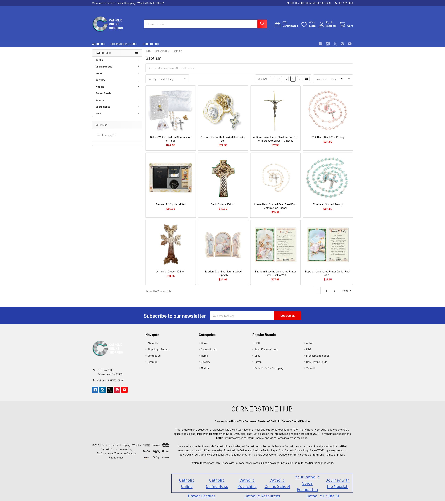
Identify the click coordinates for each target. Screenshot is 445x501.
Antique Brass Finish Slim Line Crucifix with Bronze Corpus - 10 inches (275, 138)
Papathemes (116, 457)
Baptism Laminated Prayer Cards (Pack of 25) (327, 273)
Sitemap (152, 361)
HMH (257, 343)
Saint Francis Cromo (266, 349)
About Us (98, 43)
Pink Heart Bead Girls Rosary (327, 137)
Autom (310, 343)
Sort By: (152, 79)
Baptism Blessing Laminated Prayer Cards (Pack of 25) (275, 273)
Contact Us (151, 43)
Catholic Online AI (322, 495)
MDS (308, 349)
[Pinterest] (342, 44)
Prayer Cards (103, 93)
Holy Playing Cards (316, 361)
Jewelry (100, 79)
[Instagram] (328, 44)
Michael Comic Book (318, 355)
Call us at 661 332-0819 (110, 380)
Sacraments (102, 106)
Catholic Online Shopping (268, 368)
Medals (99, 86)
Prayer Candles (201, 495)
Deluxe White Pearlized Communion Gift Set (170, 138)
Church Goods (103, 66)
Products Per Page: (326, 79)
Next (345, 290)
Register (330, 25)
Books (99, 59)
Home (98, 73)
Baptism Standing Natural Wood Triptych (223, 273)
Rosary (99, 100)
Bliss (257, 355)
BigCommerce (105, 453)
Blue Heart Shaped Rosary (328, 204)
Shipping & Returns (123, 43)
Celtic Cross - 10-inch (223, 204)
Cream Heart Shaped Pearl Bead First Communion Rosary (275, 206)
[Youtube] (350, 44)
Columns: (263, 78)
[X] (335, 44)
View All (310, 368)
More (98, 113)
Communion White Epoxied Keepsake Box (223, 138)
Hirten (258, 361)
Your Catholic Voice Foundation (307, 483)
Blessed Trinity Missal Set (170, 204)
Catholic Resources (262, 495)
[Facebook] (320, 44)
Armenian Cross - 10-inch (170, 271)
